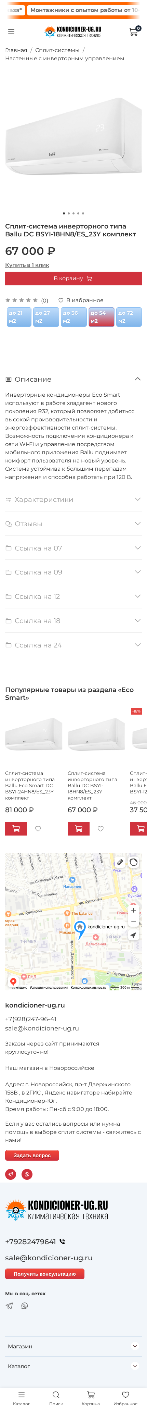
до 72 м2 (125, 317)
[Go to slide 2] (69, 213)
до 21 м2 (16, 317)
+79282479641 (30, 1241)
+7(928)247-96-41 (31, 1019)
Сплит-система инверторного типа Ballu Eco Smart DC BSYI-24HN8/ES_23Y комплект (30, 785)
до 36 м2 (70, 317)
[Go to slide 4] (78, 213)
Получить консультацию (45, 1274)
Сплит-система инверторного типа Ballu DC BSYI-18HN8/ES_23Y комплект (92, 785)
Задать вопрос (32, 1155)
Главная (16, 50)
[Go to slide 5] (83, 213)
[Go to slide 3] (73, 213)
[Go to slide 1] (64, 213)
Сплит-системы (57, 50)
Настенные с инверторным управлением (64, 58)
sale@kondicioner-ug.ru (42, 1028)
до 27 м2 (42, 317)
